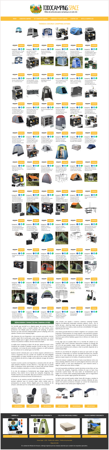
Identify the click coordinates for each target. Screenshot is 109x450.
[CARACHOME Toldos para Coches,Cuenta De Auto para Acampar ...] (76, 396)
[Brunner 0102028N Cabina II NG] (47, 94)
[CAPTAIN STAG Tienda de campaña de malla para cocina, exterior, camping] (76, 152)
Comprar (21, 45)
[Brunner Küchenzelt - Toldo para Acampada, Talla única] (47, 35)
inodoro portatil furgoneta (41, 415)
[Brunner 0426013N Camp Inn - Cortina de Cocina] (18, 64)
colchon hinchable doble (67, 415)
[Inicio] (54, 13)
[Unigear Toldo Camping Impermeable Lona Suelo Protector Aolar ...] (61, 396)
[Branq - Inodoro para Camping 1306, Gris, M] (32, 396)
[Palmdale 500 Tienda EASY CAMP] (18, 240)
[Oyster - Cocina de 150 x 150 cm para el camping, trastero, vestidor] (76, 64)
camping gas (74, 19)
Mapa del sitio (54, 443)
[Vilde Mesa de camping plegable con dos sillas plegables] (90, 269)
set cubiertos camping (41, 19)
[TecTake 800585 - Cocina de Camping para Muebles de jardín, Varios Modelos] (32, 64)
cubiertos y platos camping (59, 19)
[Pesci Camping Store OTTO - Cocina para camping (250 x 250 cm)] (61, 64)
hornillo (15, 415)
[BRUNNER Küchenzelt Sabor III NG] (47, 64)
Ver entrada (18, 406)
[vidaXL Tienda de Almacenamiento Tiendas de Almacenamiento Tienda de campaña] (47, 181)
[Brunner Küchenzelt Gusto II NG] (90, 181)
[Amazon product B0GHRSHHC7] (90, 298)
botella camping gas (87, 19)
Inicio (14, 19)
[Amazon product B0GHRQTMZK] (76, 298)
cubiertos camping (25, 19)
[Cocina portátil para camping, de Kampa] (32, 152)
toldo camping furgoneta (94, 415)
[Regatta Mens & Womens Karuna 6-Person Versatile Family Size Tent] (90, 152)
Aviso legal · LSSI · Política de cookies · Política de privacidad (54, 440)
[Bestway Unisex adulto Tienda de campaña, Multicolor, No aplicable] (61, 123)
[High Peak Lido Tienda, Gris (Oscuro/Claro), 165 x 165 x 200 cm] (18, 152)
